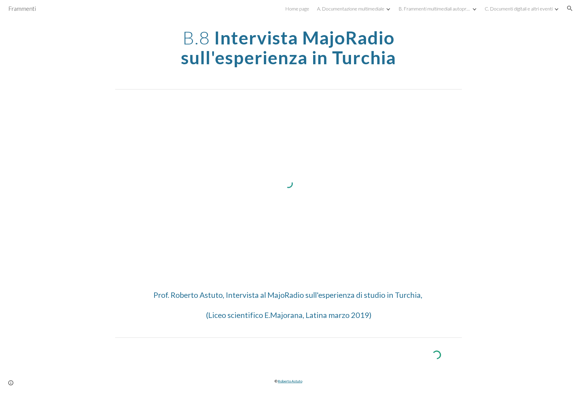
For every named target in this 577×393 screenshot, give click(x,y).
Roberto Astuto (290, 381)
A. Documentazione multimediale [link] (350, 8)
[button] (570, 8)
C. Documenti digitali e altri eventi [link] (519, 8)
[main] (288, 47)
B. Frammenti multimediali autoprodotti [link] (434, 8)
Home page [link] (297, 8)
